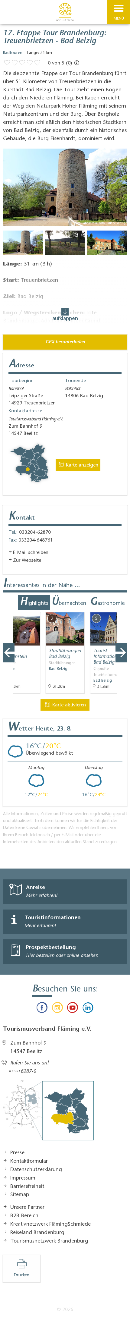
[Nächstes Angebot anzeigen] (121, 652)
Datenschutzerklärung (36, 1170)
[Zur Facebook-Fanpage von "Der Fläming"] (42, 1009)
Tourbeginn (21, 381)
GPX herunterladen (65, 342)
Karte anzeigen (81, 465)
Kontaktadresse (25, 411)
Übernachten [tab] (68, 602)
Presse (17, 1153)
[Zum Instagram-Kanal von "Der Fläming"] (57, 1009)
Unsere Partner (27, 1207)
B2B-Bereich (24, 1216)
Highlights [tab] (34, 602)
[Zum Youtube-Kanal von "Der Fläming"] (72, 1009)
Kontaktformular (29, 1161)
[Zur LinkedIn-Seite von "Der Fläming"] (87, 1009)
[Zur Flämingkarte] (48, 1113)
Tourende (75, 381)
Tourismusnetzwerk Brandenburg (49, 1241)
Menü (119, 18)
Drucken (21, 1275)
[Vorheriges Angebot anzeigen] (9, 652)
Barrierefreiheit (27, 1186)
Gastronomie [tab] (107, 602)
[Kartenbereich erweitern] (121, 609)
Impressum (22, 1178)
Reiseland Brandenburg (37, 1233)
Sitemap (19, 1195)
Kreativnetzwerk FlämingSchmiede (50, 1224)
